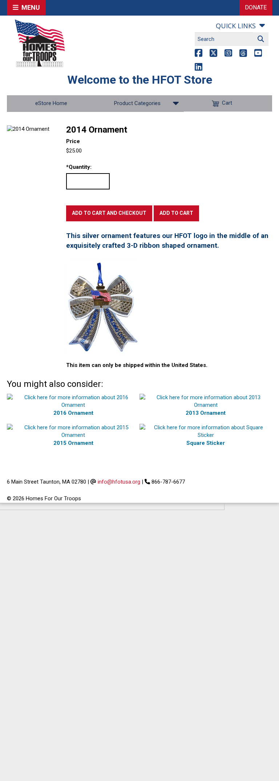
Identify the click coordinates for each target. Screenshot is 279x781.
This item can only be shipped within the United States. (136, 365)
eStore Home (51, 103)
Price (73, 141)
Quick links (236, 25)
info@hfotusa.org (119, 482)
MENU (29, 7)
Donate (256, 7)
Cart (227, 103)
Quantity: (79, 167)
